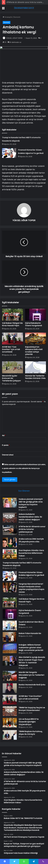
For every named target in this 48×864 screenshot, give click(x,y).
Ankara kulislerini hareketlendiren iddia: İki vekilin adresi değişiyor (30, 517)
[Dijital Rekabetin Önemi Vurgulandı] (35, 315)
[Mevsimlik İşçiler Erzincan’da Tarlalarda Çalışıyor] (12, 367)
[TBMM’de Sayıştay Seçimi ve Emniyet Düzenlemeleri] (10, 711)
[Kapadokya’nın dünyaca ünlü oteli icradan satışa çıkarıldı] (35, 338)
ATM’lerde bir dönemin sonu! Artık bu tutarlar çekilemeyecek (32, 529)
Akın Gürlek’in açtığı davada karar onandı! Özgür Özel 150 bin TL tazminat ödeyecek (32, 661)
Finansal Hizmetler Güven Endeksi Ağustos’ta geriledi (31, 573)
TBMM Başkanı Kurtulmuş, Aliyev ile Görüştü (31, 732)
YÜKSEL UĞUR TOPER (14, 38)
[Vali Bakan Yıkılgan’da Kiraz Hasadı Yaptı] (12, 315)
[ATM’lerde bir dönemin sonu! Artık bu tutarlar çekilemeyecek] (10, 530)
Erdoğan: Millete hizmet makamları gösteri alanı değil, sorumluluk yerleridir (31, 648)
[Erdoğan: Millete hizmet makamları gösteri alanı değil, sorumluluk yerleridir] (10, 648)
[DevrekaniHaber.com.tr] (24, 7)
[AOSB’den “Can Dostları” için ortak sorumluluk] (12, 338)
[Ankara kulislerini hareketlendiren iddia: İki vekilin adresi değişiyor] (10, 518)
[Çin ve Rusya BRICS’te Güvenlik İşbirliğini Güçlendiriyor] (10, 722)
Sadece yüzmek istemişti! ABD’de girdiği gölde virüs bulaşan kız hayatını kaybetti (31, 503)
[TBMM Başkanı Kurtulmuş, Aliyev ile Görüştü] (10, 735)
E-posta (6, 445)
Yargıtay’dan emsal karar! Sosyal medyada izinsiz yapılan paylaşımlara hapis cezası (31, 588)
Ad (4, 435)
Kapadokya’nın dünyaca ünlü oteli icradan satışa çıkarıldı (33, 351)
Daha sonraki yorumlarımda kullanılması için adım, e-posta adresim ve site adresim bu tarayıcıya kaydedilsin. (24, 468)
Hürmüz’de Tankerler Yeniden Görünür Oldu (35, 376)
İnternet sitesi (7, 455)
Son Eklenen (24, 491)
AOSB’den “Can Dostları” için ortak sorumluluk (11, 349)
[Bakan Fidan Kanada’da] (10, 637)
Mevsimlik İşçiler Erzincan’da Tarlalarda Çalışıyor (11, 378)
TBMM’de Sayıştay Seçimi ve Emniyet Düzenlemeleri (32, 709)
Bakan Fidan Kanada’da (30, 633)
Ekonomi (16, 17)
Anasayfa (8, 17)
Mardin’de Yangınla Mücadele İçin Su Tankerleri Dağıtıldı (31, 675)
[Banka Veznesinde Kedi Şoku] (10, 688)
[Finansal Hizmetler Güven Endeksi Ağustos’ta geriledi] (9, 153)
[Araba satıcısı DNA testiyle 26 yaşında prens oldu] (10, 542)
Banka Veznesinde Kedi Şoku (32, 684)
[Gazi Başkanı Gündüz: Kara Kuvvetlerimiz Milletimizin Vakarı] (10, 554)
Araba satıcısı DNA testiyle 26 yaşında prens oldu (31, 540)
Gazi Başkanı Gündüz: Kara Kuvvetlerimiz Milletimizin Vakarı (31, 553)
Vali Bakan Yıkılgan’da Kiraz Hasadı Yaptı (12, 324)
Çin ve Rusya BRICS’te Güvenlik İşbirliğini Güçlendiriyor (29, 722)
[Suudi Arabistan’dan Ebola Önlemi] (10, 625)
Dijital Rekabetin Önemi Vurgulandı (33, 324)
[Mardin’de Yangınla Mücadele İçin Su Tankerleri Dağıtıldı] (10, 676)
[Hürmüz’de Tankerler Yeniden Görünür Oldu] (35, 367)
